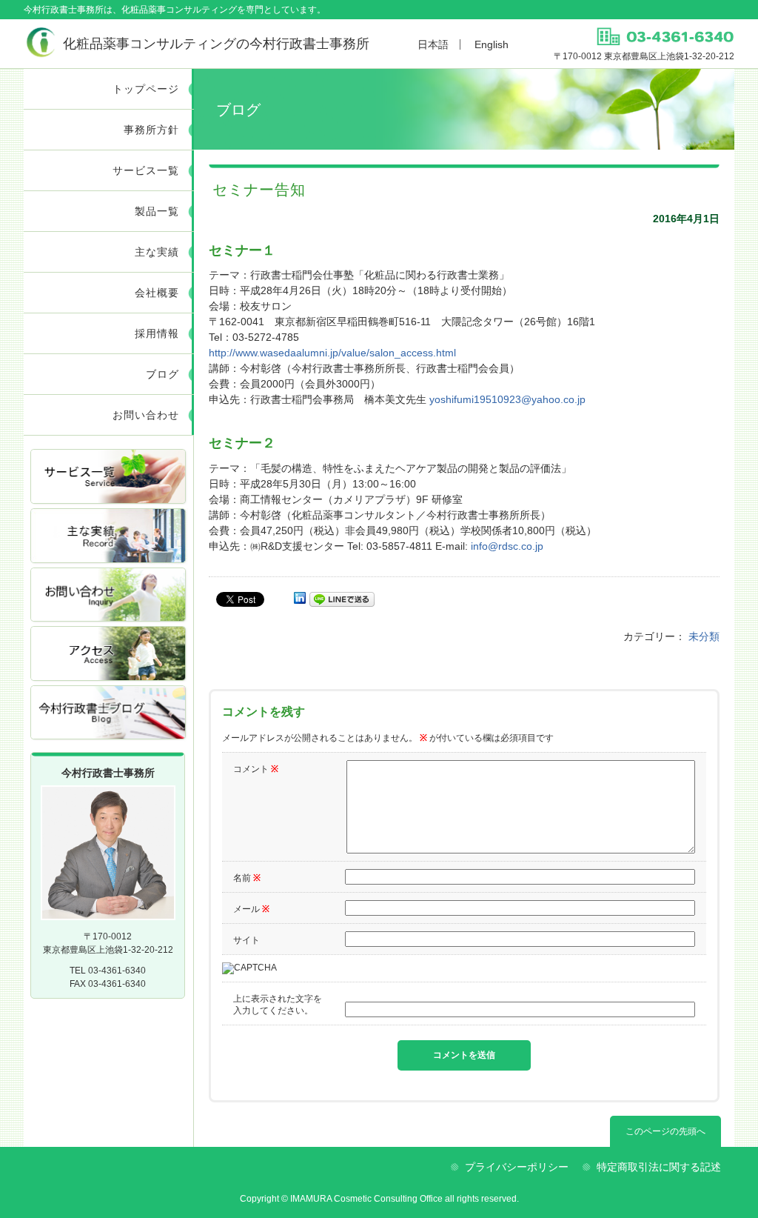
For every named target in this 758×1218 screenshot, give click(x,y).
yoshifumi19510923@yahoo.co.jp (507, 399)
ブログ (162, 374)
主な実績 (157, 252)
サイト (246, 940)
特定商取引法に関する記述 (659, 1167)
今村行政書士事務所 (216, 43)
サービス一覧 (146, 170)
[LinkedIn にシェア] (300, 598)
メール (251, 909)
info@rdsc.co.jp (507, 546)
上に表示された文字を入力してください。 (277, 1005)
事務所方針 (151, 130)
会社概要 (157, 293)
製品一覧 (157, 211)
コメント (255, 769)
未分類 (704, 636)
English (491, 44)
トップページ (146, 89)
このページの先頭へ (665, 1131)
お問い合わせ (146, 415)
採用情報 (157, 333)
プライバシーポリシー (516, 1167)
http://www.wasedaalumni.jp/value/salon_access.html (332, 353)
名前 (247, 878)
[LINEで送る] (342, 598)
